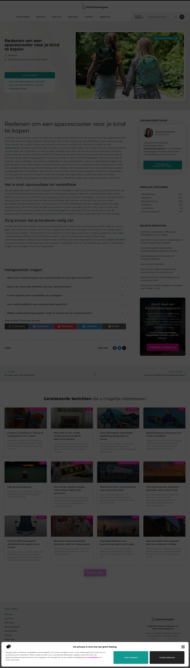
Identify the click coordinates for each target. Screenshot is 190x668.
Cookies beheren (167, 657)
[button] (183, 646)
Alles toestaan (131, 657)
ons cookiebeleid (90, 657)
